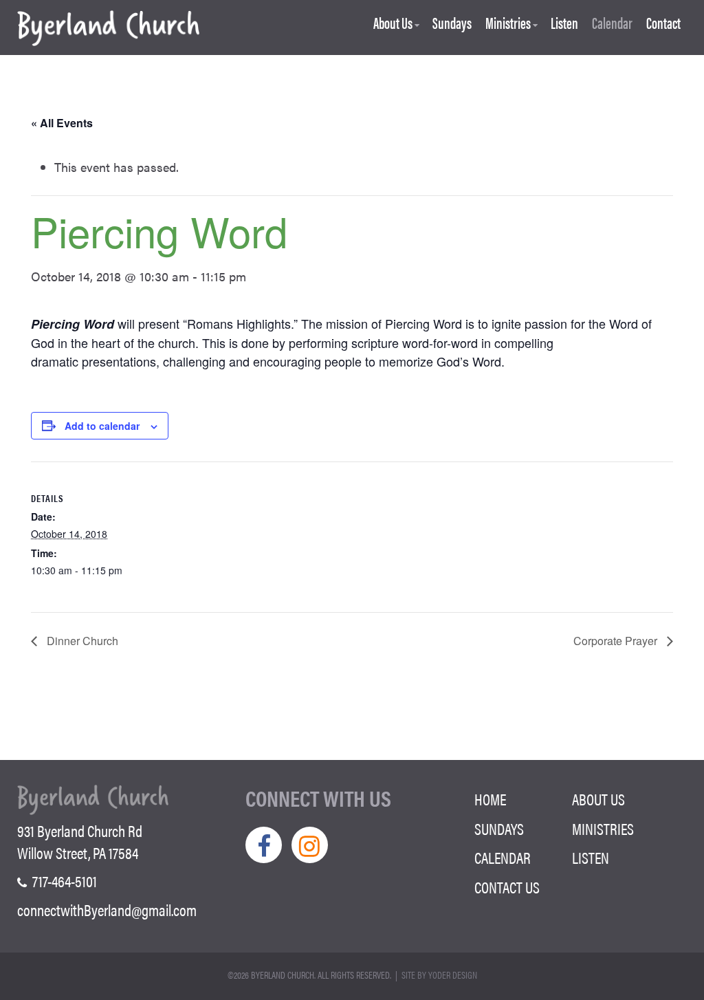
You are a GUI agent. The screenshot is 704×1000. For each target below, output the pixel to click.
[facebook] (263, 845)
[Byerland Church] (108, 29)
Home (490, 799)
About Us (392, 24)
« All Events (62, 123)
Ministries (508, 24)
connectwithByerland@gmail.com (107, 910)
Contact (663, 24)
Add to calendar (102, 426)
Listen (564, 24)
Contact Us (507, 887)
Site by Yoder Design (439, 974)
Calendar (612, 24)
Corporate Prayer (616, 641)
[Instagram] (310, 845)
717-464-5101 (63, 881)
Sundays (452, 24)
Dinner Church (81, 641)
